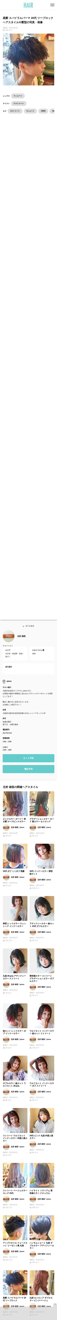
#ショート (30, 111)
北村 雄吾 (21, 643)
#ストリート (15, 111)
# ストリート (19, 103)
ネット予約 (28, 765)
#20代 (43, 111)
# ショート (18, 96)
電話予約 (28, 776)
